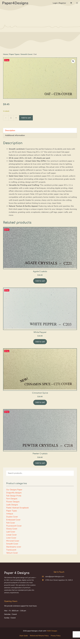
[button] (73, 61)
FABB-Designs (51, 631)
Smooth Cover (26, 54)
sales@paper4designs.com (54, 576)
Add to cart (26, 117)
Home (5, 54)
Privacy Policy (56, 636)
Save (7, 60)
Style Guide (23, 636)
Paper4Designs (15, 3)
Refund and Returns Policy (39, 636)
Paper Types (14, 54)
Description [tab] (10, 130)
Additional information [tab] (15, 135)
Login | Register (59, 3)
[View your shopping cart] (71, 3)
